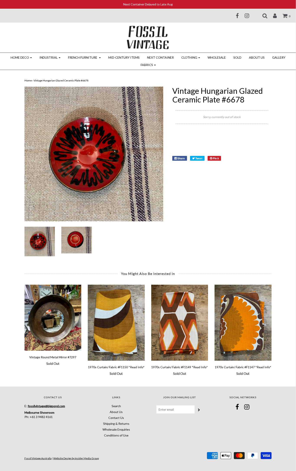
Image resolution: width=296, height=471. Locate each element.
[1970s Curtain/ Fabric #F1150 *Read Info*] (116, 323)
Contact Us (116, 418)
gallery (278, 57)
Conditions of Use (116, 435)
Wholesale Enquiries (116, 429)
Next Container (160, 57)
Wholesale (217, 57)
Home (28, 80)
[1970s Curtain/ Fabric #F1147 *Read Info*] (243, 323)
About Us (257, 57)
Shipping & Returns (116, 423)
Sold (237, 57)
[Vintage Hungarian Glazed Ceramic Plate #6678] (39, 241)
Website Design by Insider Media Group (76, 458)
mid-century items (124, 57)
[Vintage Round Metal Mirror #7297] (52, 317)
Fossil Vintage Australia (38, 458)
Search (116, 406)
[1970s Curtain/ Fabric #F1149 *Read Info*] (179, 323)
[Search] (262, 15)
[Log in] (272, 15)
